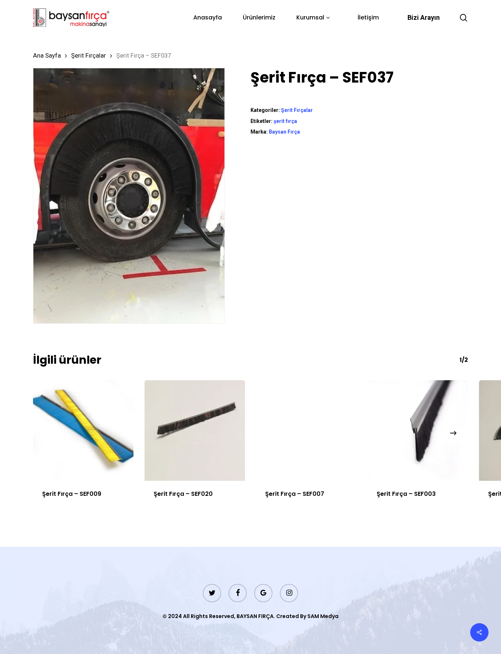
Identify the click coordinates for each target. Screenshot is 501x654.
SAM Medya (323, 616)
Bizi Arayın (423, 17)
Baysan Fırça (284, 132)
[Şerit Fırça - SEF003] (417, 430)
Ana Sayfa (47, 55)
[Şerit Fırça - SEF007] (306, 430)
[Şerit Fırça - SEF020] (195, 430)
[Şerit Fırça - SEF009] (83, 430)
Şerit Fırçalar (88, 55)
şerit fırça (285, 121)
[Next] (453, 433)
